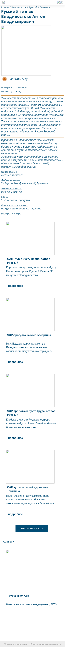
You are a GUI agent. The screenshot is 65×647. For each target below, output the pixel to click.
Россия (5, 7)
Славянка (45, 7)
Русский (32, 7)
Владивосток (18, 7)
